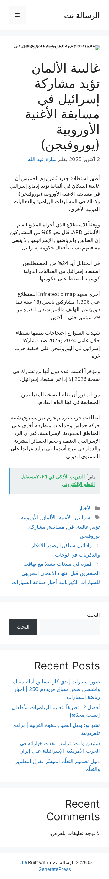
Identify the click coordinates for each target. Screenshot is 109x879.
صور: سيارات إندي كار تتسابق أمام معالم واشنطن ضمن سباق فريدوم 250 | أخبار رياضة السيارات (56, 689)
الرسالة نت (82, 15)
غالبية (82, 527)
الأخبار (85, 508)
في (70, 527)
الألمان (48, 517)
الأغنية (65, 517)
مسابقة (56, 527)
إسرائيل (83, 517)
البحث (93, 615)
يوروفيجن (90, 536)
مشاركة (37, 527)
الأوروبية (29, 517)
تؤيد (95, 527)
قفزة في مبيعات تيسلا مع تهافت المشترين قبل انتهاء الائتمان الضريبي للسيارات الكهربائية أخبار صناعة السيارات (56, 573)
